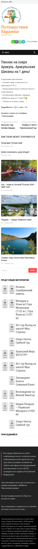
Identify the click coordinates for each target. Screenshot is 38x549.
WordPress (20, 546)
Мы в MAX (7, 19)
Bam (26, 546)
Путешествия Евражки (14, 29)
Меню (7, 52)
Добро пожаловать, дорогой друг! (15, 152)
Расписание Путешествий (11, 143)
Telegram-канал (7, 25)
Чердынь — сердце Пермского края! (16, 219)
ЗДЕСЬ (16, 107)
